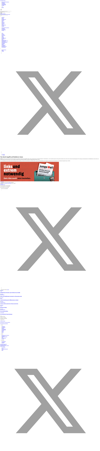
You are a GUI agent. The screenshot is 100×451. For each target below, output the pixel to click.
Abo (2, 6)
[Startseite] (5, 14)
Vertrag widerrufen (2, 346)
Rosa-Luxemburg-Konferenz (5, 27)
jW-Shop (3, 5)
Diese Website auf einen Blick (4, 323)
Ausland (3, 18)
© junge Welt (3, 347)
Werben (3, 328)
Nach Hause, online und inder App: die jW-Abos (3, 344)
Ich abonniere (2, 181)
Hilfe (2, 350)
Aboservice (3, 326)
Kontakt (3, 330)
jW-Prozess (3, 2)
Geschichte (3, 22)
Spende (3, 7)
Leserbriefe (3, 23)
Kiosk (2, 331)
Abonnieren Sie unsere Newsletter (4, 345)
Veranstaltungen (4, 4)
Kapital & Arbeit (4, 19)
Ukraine (3, 51)
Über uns (3, 26)
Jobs (2, 332)
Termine (3, 25)
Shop (2, 337)
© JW (2, 348)
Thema (3, 20)
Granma (3, 338)
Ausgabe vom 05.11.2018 (8, 183)
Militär (3, 50)
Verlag (2, 24)
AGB (2, 349)
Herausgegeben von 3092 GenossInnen (5, 322)
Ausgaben (3, 17)
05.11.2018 (3, 154)
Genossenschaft (4, 29)
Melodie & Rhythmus (4, 336)
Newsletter (3, 327)
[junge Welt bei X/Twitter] (50, 450)
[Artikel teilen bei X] (51, 151)
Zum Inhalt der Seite (2, 0)
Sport (2, 21)
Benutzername (2, 11)
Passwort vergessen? (2, 13)
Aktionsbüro (3, 3)
